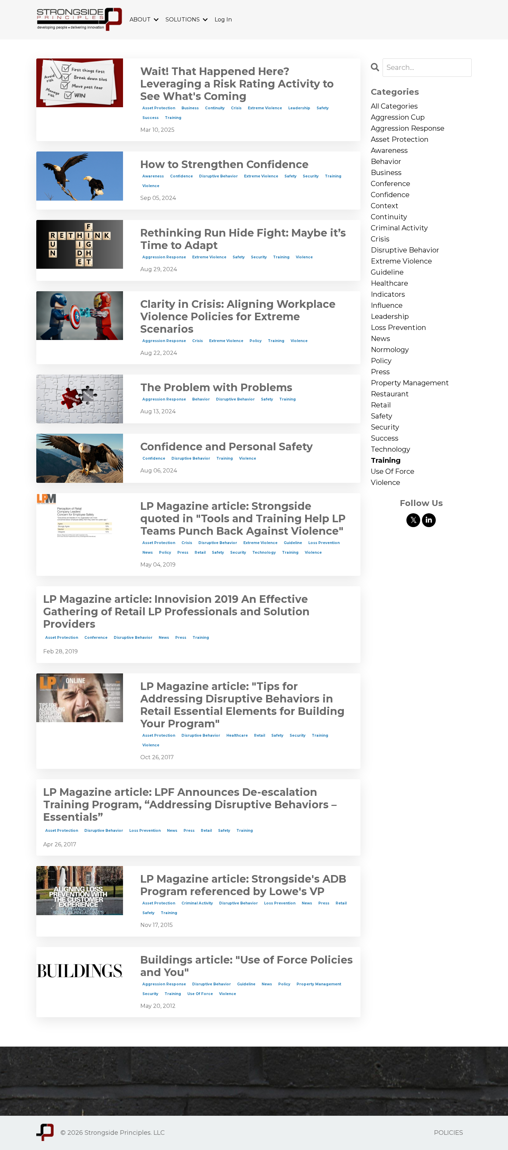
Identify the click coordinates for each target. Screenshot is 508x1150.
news (147, 552)
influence (387, 305)
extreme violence (265, 108)
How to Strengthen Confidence (224, 164)
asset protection (158, 108)
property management (319, 984)
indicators (388, 294)
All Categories (394, 106)
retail (200, 552)
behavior (201, 399)
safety (323, 108)
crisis (236, 108)
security (311, 176)
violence (150, 186)
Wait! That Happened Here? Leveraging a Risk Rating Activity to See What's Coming (237, 84)
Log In (223, 19)
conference (95, 637)
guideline (293, 543)
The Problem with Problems (216, 387)
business (190, 108)
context (384, 206)
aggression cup (398, 117)
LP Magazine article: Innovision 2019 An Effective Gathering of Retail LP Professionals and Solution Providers (176, 612)
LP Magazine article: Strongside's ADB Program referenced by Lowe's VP (243, 885)
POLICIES (448, 1133)
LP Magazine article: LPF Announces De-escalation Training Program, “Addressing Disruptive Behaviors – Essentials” (190, 805)
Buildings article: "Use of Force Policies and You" (246, 966)
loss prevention (324, 543)
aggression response (164, 257)
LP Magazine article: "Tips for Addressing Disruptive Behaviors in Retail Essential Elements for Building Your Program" (242, 705)
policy (256, 341)
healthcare (237, 735)
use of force (200, 994)
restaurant (390, 394)
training (173, 118)
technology (264, 552)
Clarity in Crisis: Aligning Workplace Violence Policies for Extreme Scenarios (238, 316)
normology (390, 350)
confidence (181, 176)
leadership (299, 108)
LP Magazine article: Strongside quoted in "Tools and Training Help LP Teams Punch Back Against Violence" (243, 518)
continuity (215, 108)
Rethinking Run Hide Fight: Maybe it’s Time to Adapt (243, 239)
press (182, 552)
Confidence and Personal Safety (226, 447)
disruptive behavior (218, 176)
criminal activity (197, 903)
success (150, 118)
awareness (153, 176)
